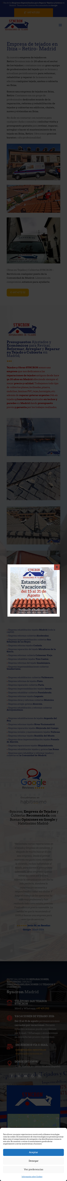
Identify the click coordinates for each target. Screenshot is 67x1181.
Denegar (33, 1160)
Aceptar (33, 1152)
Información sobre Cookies (32, 1177)
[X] (57, 567)
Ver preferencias (33, 1169)
